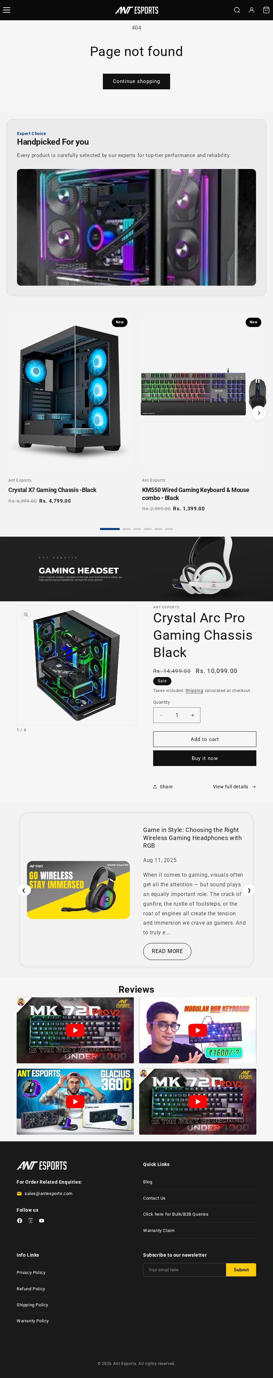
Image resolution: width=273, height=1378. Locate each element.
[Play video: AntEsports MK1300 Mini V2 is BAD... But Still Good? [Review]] (197, 1030)
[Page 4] (148, 529)
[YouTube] (42, 1222)
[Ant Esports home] (136, 10)
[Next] (259, 413)
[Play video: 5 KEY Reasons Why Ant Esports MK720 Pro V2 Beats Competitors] (75, 1030)
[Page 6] (169, 529)
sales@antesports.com (49, 1193)
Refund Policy (31, 1288)
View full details (230, 786)
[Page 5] (158, 529)
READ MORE (167, 951)
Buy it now (205, 758)
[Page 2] (127, 529)
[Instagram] (31, 1222)
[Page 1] (110, 529)
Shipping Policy (32, 1304)
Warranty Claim (158, 1230)
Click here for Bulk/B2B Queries (176, 1214)
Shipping (194, 690)
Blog (147, 1181)
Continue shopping (136, 81)
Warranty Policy (33, 1320)
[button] (266, 10)
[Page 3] (137, 529)
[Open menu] (6, 10)
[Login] (251, 10)
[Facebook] (20, 1222)
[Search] (237, 10)
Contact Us (154, 1198)
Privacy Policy (31, 1272)
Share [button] (166, 786)
